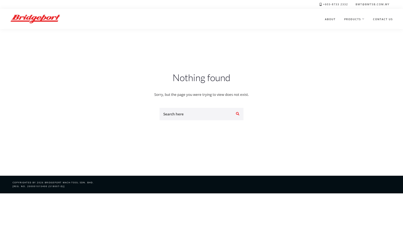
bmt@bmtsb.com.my (373, 4)
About (330, 19)
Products (352, 19)
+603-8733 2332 (335, 4)
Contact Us (383, 19)
